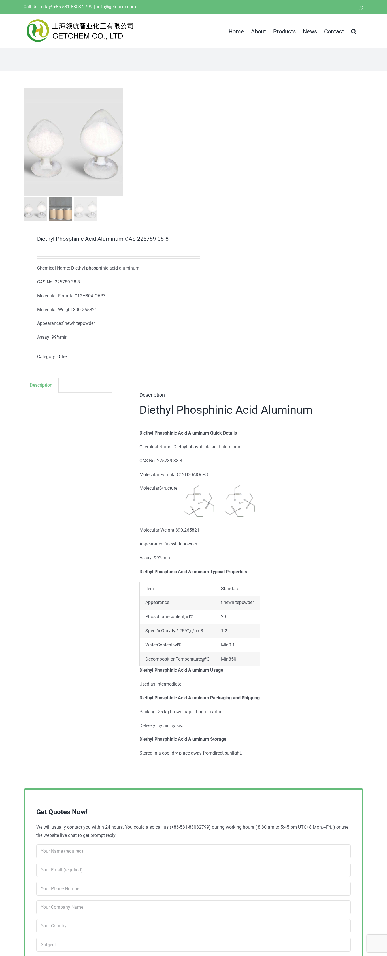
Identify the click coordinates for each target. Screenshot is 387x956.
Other (62, 356)
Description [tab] (41, 385)
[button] (353, 31)
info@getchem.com (116, 6)
